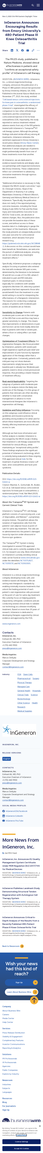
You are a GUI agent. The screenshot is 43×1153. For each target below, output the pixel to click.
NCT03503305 (24, 563)
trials (24, 459)
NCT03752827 (26, 560)
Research (21, 707)
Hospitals (36, 690)
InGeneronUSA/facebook (16, 811)
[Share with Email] (28, 50)
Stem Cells (28, 674)
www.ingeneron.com (11, 624)
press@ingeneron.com (12, 648)
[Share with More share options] (38, 50)
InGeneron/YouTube (14, 821)
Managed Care (23, 686)
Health (35, 703)
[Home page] (12, 5)
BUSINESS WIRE (21, 79)
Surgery (36, 678)
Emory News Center (29, 143)
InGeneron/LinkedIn (14, 816)
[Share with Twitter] (17, 50)
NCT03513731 (7, 563)
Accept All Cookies (21, 1148)
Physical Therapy (24, 682)
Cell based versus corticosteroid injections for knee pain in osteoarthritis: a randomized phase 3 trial (21, 102)
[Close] (40, 1126)
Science (34, 695)
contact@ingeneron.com (13, 667)
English (6, 759)
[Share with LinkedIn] (12, 50)
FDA (19, 674)
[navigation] (38, 5)
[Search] (33, 5)
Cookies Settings (21, 1142)
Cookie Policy (21, 1135)
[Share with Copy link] (33, 50)
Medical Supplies (24, 711)
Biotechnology (23, 699)
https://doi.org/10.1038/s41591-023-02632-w (21, 496)
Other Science (23, 703)
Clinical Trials (23, 695)
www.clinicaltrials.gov (30, 557)
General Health (23, 690)
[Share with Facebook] (22, 50)
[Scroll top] (34, 1000)
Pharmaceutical (23, 678)
